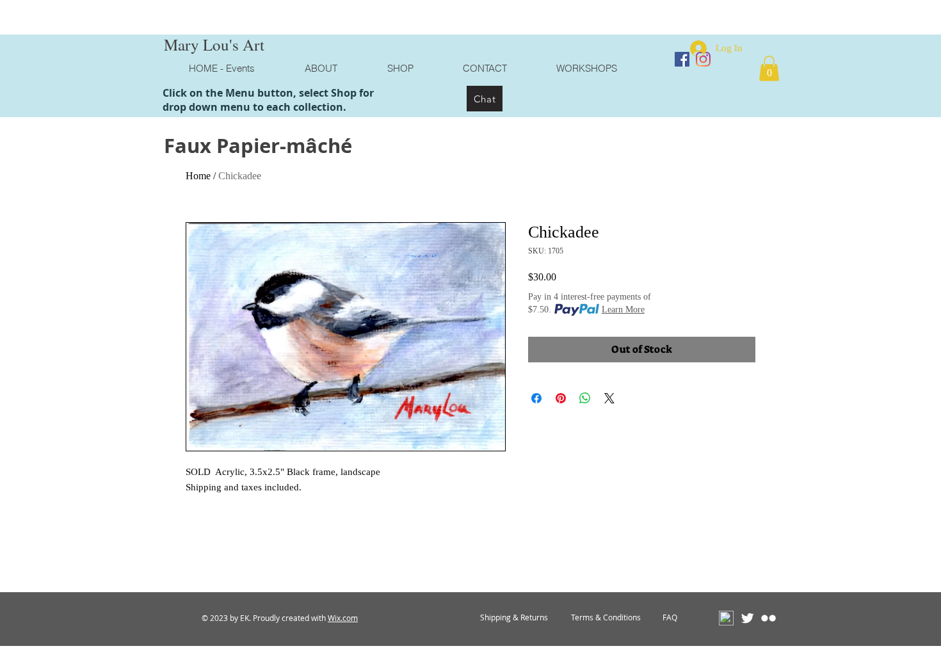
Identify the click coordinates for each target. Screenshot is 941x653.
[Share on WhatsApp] (585, 398)
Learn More (623, 309)
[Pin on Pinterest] (560, 398)
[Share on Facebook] (536, 398)
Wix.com (343, 618)
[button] (769, 68)
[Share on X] (609, 398)
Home (198, 175)
